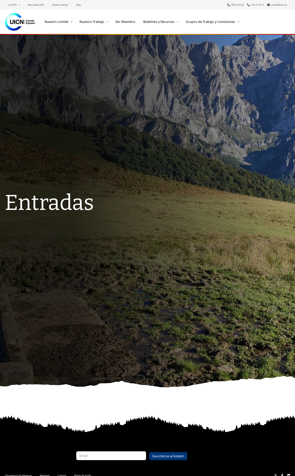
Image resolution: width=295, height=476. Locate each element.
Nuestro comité (56, 21)
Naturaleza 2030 (36, 4)
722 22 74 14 (257, 4)
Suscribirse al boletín (168, 456)
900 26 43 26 (237, 4)
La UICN (12, 4)
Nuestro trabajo (60, 4)
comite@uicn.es (279, 4)
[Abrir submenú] (19, 4)
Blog (78, 4)
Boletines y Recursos (159, 21)
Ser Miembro (125, 21)
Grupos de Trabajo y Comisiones (210, 21)
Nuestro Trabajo (91, 21)
